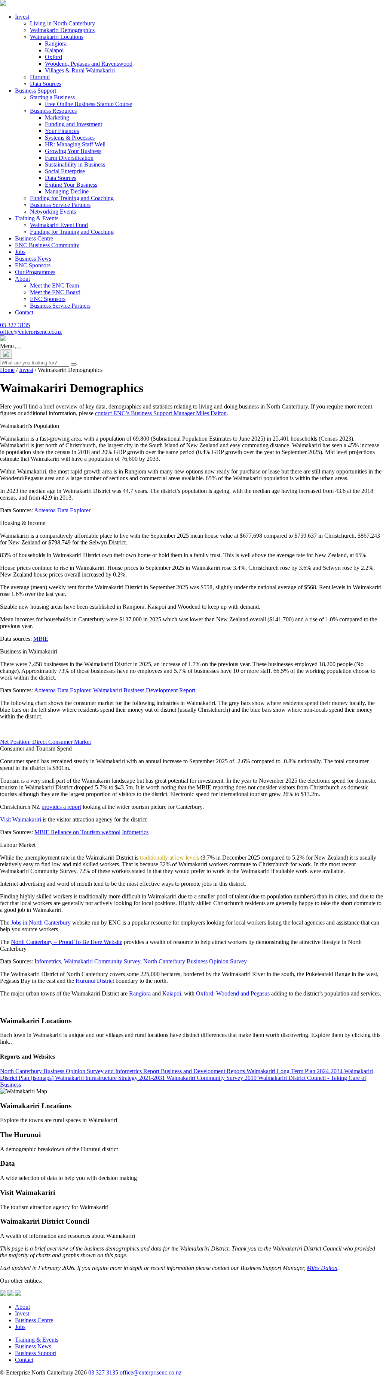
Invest (22, 16)
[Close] (6, 354)
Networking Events (53, 211)
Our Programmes (35, 272)
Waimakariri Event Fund (59, 225)
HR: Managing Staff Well (75, 144)
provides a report (61, 807)
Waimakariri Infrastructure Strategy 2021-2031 (110, 1078)
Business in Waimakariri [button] (28, 651)
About (22, 279)
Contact (24, 312)
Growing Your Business (73, 151)
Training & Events (36, 218)
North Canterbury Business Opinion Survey (195, 961)
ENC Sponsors (32, 265)
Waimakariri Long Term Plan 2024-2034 (294, 1071)
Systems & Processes (70, 137)
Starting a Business (52, 97)
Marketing (57, 117)
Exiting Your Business (71, 184)
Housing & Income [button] (22, 523)
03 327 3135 (15, 325)
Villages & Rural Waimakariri (80, 70)
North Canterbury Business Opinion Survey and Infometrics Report (79, 1071)
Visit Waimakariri (20, 819)
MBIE (40, 639)
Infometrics (135, 832)
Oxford (53, 57)
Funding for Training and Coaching (72, 198)
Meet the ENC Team (54, 285)
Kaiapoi (54, 50)
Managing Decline (67, 191)
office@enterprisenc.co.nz (31, 332)
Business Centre (34, 238)
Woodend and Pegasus (243, 993)
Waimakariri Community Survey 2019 (211, 1078)
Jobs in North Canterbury (41, 922)
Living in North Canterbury (62, 23)
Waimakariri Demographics (62, 30)
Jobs (20, 252)
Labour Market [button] (18, 845)
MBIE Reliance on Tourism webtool (77, 832)
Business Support (35, 90)
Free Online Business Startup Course (88, 104)
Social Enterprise (65, 171)
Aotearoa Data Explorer (62, 510)
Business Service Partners (60, 205)
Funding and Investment (73, 124)
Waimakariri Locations (56, 37)
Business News (33, 258)
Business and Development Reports (203, 1071)
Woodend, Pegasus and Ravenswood (88, 63)
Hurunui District (95, 981)
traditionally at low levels (169, 857)
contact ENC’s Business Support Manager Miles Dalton (161, 413)
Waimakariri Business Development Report (144, 690)
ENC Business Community (47, 245)
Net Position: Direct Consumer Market (45, 742)
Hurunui (40, 77)
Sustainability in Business (75, 164)
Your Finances (62, 131)
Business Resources (53, 111)
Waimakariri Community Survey (102, 961)
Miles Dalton (322, 1268)
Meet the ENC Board (55, 292)
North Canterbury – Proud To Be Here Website (66, 942)
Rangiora (56, 43)
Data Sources (45, 84)
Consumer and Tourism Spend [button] (36, 748)
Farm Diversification (69, 158)
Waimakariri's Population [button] (29, 426)
